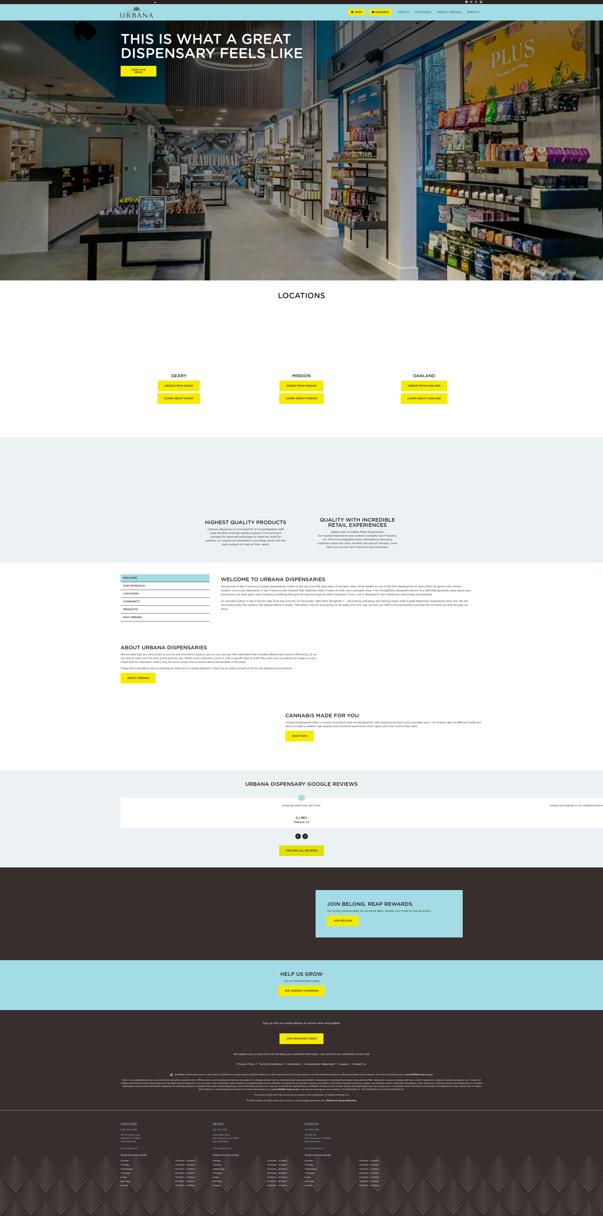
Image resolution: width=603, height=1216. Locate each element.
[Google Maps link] (481, 2)
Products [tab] (130, 609)
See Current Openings (301, 990)
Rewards (382, 12)
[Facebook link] (466, 2)
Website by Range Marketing (341, 1100)
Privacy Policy (246, 1064)
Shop (358, 12)
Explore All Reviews (301, 850)
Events (472, 12)
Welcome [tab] (130, 577)
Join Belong (343, 920)
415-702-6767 (220, 1129)
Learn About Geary (179, 398)
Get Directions (128, 1141)
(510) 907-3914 (129, 1129)
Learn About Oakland (424, 398)
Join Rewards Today (301, 1038)
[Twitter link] (476, 2)
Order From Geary (178, 385)
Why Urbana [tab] (132, 617)
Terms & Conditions (271, 1064)
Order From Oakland (424, 385)
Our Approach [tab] (134, 585)
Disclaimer (293, 1064)
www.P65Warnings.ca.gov (419, 1074)
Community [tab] (131, 601)
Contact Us (359, 1064)
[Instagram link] (471, 2)
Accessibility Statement (319, 1064)
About (403, 12)
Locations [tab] (131, 593)
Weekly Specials (449, 12)
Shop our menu (138, 71)
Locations (422, 12)
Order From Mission (301, 385)
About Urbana (138, 678)
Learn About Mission (301, 398)
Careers (343, 1064)
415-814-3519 (312, 1129)
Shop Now (299, 736)
